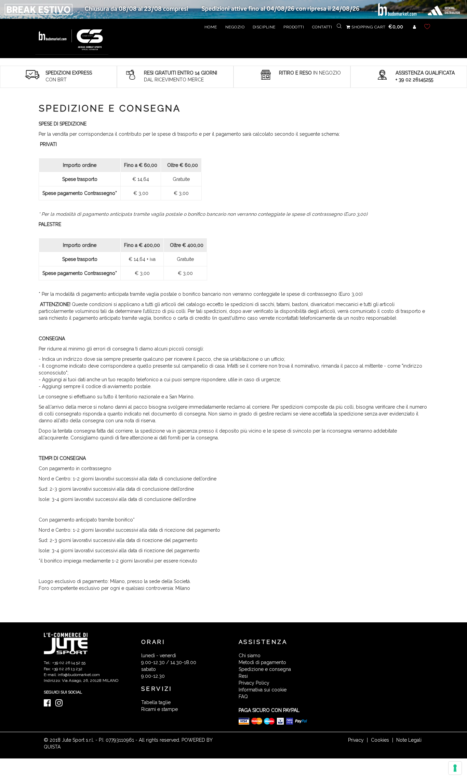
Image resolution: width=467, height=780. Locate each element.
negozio (234, 27)
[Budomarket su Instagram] (60, 704)
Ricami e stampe (159, 709)
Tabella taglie (156, 702)
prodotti (293, 27)
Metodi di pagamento (262, 662)
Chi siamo (250, 655)
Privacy (356, 740)
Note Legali (409, 740)
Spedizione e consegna (265, 669)
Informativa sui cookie (262, 689)
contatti (322, 27)
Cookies (380, 740)
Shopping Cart (376, 27)
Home (210, 27)
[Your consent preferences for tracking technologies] (455, 768)
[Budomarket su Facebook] (49, 704)
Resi (243, 676)
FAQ (243, 696)
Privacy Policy (254, 683)
